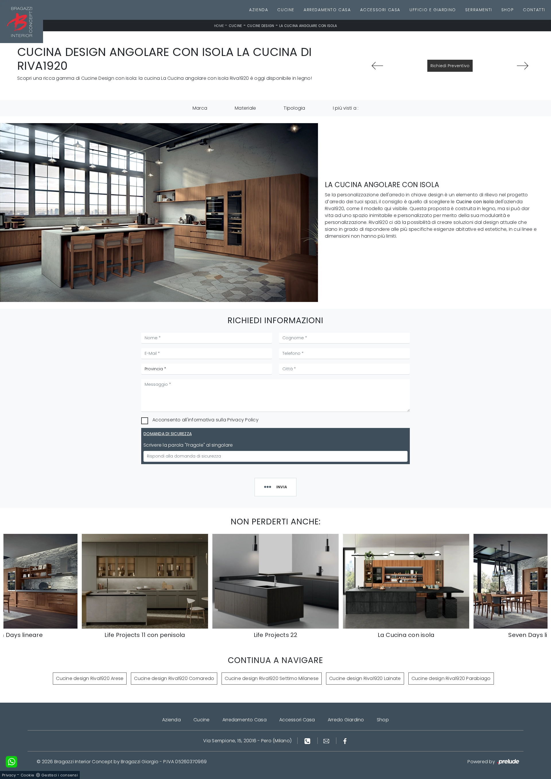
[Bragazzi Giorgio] (21, 21)
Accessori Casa (380, 10)
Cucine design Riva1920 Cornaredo (174, 678)
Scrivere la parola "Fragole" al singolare (188, 445)
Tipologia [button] (294, 108)
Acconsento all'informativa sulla (205, 419)
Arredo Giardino (346, 719)
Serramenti (478, 10)
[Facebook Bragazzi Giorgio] (345, 740)
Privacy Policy (243, 419)
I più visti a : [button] (346, 108)
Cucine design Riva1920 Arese (89, 678)
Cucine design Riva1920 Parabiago (451, 678)
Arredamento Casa (327, 10)
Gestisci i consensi (59, 775)
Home (219, 25)
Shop (507, 10)
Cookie (27, 775)
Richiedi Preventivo (450, 66)
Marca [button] (200, 108)
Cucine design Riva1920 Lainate (365, 678)
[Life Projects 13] (523, 65)
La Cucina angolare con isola (308, 25)
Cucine (285, 10)
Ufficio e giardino (433, 10)
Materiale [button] (245, 108)
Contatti (534, 10)
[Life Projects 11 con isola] (377, 65)
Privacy (9, 775)
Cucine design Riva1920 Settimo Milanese (272, 678)
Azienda (258, 10)
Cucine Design (260, 25)
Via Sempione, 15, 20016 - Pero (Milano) (247, 740)
